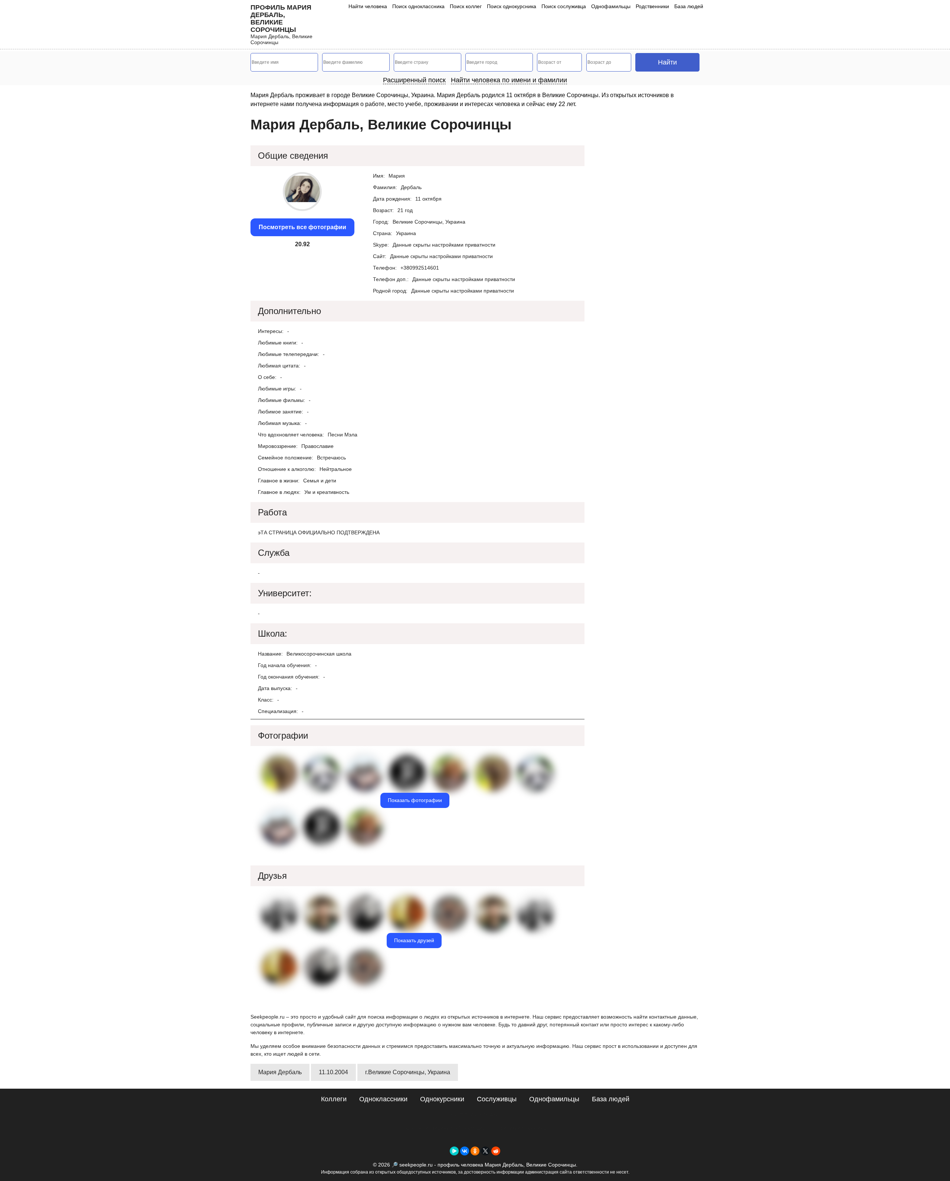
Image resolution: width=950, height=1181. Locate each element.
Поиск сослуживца (563, 6)
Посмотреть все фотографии (302, 227)
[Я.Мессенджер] (454, 1151)
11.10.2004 (333, 1072)
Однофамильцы (610, 6)
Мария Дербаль (280, 1072)
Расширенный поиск (414, 80)
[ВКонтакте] (464, 1151)
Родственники (652, 6)
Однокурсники (442, 1099)
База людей (688, 6)
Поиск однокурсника (511, 6)
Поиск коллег (466, 6)
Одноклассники (383, 1099)
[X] (485, 1151)
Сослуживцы (497, 1099)
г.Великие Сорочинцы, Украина (407, 1072)
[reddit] (495, 1151)
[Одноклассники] (475, 1151)
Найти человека (367, 6)
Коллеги (334, 1099)
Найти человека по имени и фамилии (509, 80)
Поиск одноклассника (418, 6)
